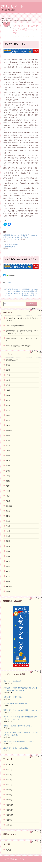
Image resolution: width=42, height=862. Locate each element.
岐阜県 (8, 461)
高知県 (8, 551)
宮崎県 (8, 581)
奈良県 (8, 501)
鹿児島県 (9, 586)
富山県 (8, 440)
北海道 (10, 282)
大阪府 (8, 496)
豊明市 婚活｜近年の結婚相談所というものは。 (19, 741)
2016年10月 (10, 815)
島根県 (8, 516)
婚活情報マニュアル (12, 360)
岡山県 (8, 521)
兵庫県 (8, 491)
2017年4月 (9, 785)
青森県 (8, 370)
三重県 (8, 476)
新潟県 (8, 435)
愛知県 (8, 466)
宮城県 (8, 380)
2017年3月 (9, 790)
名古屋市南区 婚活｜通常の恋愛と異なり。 (18, 726)
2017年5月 (9, 780)
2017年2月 (9, 795)
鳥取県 (8, 511)
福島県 (8, 395)
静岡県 (8, 471)
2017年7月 (9, 770)
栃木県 (8, 410)
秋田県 (8, 385)
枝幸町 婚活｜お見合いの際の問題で (18, 346)
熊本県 (8, 571)
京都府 (8, 486)
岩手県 (8, 375)
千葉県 (8, 425)
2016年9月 (9, 820)
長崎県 (8, 566)
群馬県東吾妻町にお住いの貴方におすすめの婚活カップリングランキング (11, 237)
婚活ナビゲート (12, 6)
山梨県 (8, 451)
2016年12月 (10, 805)
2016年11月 (9, 810)
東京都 (8, 400)
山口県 (8, 531)
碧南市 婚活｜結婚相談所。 (12, 681)
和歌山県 (9, 506)
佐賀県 (8, 561)
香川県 (8, 541)
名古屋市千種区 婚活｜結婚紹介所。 (15, 703)
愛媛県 (8, 546)
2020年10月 (10, 764)
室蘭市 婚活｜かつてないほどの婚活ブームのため (22, 339)
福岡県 (8, 556)
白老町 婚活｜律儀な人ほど (15, 326)
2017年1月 (9, 800)
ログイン (9, 850)
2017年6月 (9, 775)
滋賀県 (8, 481)
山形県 (8, 390)
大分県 (8, 576)
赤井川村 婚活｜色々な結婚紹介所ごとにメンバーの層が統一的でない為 (22, 332)
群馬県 (8, 415)
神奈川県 (9, 430)
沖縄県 (8, 591)
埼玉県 (8, 420)
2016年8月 (9, 825)
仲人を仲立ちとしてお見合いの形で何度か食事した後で (22, 319)
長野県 (8, 456)
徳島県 (8, 536)
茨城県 (8, 405)
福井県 (8, 445)
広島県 (8, 526)
